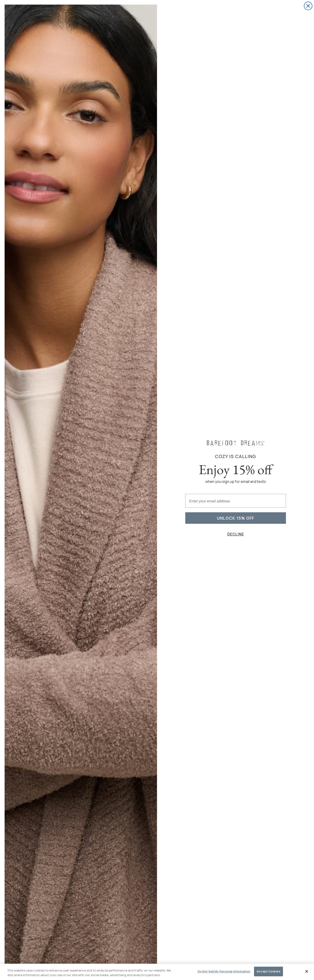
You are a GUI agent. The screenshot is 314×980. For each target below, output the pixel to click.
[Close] (307, 971)
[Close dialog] (308, 6)
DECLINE (235, 534)
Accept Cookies (268, 971)
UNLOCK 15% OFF (235, 518)
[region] (157, 972)
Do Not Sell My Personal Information (224, 971)
